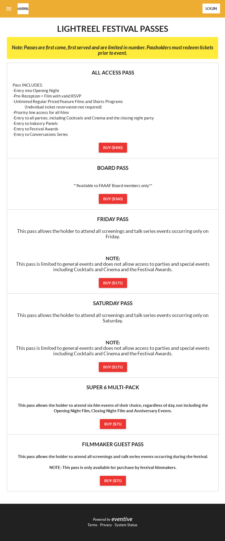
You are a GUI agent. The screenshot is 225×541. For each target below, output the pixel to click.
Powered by (101, 519)
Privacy (106, 525)
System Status (126, 525)
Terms (92, 525)
